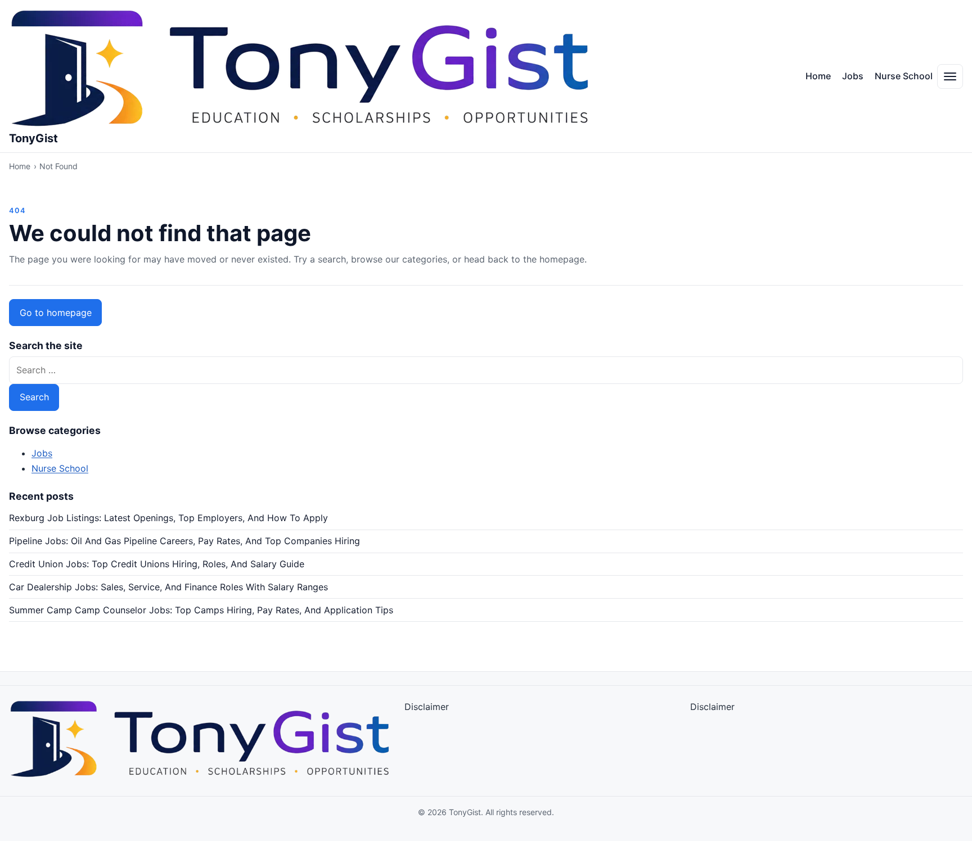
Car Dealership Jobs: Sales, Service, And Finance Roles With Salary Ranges (168, 587)
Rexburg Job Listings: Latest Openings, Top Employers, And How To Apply (168, 517)
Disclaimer (426, 706)
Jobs (852, 76)
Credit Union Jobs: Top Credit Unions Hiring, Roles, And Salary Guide (156, 563)
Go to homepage (56, 312)
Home (818, 76)
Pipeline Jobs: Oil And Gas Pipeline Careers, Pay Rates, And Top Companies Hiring (184, 540)
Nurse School (904, 76)
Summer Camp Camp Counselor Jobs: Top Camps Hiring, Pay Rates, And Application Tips (201, 610)
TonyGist (33, 138)
